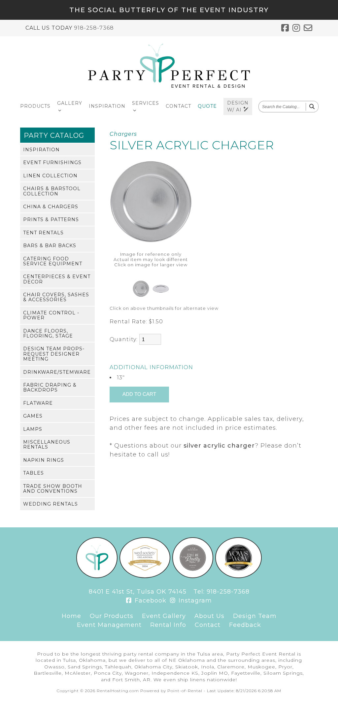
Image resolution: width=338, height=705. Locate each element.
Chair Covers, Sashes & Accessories (56, 297)
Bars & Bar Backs (49, 246)
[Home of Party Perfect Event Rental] (97, 576)
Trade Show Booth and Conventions (52, 488)
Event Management (109, 625)
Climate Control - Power (51, 315)
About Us (209, 616)
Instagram (194, 600)
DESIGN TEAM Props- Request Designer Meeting (53, 354)
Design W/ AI (238, 106)
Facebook (149, 600)
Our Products (111, 616)
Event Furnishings (52, 162)
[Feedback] (308, 28)
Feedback (245, 625)
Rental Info (168, 625)
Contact (178, 106)
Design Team (255, 616)
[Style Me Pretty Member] (192, 576)
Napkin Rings (43, 460)
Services (145, 103)
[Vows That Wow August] (238, 576)
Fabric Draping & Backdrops (50, 387)
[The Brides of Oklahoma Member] (144, 576)
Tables (33, 473)
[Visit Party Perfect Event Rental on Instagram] (296, 28)
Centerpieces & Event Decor (56, 279)
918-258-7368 (94, 28)
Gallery (69, 103)
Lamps (32, 429)
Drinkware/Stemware (57, 372)
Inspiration (107, 106)
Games (33, 416)
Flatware (38, 403)
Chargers (123, 134)
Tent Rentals (43, 233)
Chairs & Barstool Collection (52, 191)
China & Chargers (50, 207)
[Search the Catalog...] (312, 106)
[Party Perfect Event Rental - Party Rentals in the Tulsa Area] (169, 86)
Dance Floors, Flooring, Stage (48, 333)
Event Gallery (164, 616)
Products (35, 106)
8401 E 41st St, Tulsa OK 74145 (137, 591)
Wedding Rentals (50, 504)
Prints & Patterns (51, 219)
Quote (207, 106)
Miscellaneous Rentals (46, 444)
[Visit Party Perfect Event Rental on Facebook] (285, 28)
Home (71, 616)
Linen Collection (50, 176)
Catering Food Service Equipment (52, 261)
